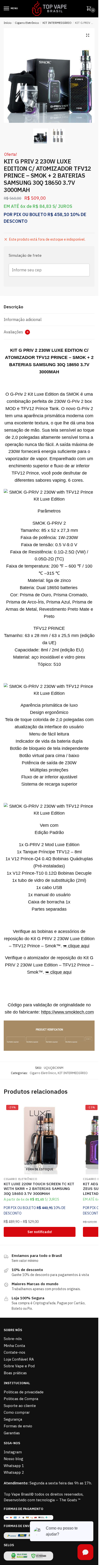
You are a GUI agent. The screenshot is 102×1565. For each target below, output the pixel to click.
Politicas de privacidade (24, 1392)
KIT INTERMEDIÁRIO (57, 23)
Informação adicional (23, 319)
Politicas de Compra (21, 1398)
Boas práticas (15, 1373)
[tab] (49, 307)
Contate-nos (14, 1352)
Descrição (13, 306)
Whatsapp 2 (14, 1472)
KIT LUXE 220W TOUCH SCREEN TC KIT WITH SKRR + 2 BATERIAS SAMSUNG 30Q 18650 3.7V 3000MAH (39, 1189)
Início (7, 23)
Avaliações (16, 331)
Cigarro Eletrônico (27, 23)
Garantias (12, 1433)
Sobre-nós (13, 1338)
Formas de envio (18, 1426)
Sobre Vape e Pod (19, 1366)
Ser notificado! (39, 1232)
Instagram (13, 1452)
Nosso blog (13, 1458)
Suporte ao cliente (20, 1405)
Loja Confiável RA (19, 1359)
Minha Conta (14, 1345)
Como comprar (17, 1412)
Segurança (13, 1419)
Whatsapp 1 (14, 1465)
